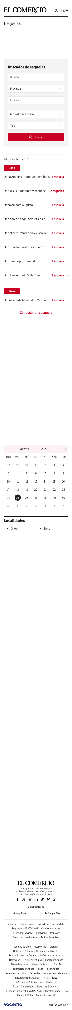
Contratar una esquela (36, 312)
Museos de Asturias (41, 964)
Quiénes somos (27, 924)
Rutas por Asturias (54, 960)
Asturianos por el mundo (55, 973)
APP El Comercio (48, 982)
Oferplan (54, 946)
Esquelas (12, 23)
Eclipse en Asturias (33, 960)
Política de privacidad (22, 933)
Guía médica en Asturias (51, 955)
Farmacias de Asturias (23, 968)
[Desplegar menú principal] (65, 10)
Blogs (40, 968)
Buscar (39, 137)
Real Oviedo (40, 946)
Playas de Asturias (19, 964)
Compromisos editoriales (25, 937)
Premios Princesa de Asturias (23, 955)
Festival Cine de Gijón (23, 986)
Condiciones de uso (50, 928)
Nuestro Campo (52, 991)
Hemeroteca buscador (15, 973)
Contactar (12, 924)
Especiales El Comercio (48, 986)
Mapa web (55, 933)
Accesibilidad (58, 924)
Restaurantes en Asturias (27, 977)
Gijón (12, 168)
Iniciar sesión (56, 10)
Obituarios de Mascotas (47, 951)
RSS (66, 991)
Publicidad (41, 933)
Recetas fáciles (50, 977)
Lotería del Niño (25, 995)
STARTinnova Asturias (26, 982)
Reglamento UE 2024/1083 (25, 928)
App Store (21, 913)
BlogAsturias (52, 968)
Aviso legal (43, 924)
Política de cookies (50, 937)
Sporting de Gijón (22, 946)
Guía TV (57, 964)
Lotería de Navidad (45, 995)
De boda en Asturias (23, 951)
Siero (12, 291)
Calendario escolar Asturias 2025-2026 (23, 991)
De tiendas (35, 973)
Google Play (54, 913)
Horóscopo (14, 960)
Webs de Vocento (57, 1004)
